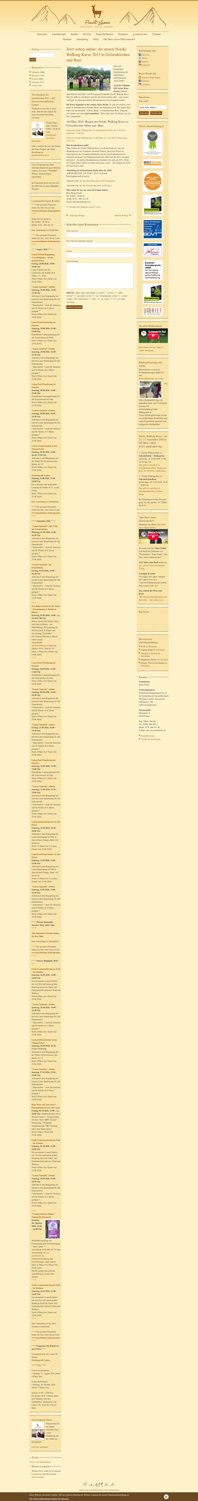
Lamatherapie (59, 34)
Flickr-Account (38, 1477)
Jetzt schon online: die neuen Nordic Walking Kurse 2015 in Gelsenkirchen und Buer (98, 54)
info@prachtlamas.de (40, 155)
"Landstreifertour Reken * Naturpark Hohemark (43, 1215)
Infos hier (153, 579)
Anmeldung (82, 39)
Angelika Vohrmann (149, 653)
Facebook (145, 54)
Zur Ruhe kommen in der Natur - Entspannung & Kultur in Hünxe (46, 609)
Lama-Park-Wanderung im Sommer (44, 324)
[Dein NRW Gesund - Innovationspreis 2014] (152, 168)
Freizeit (87, 34)
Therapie (35, 82)
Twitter (144, 58)
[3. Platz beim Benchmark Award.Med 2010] (152, 216)
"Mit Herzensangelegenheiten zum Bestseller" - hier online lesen (153, 598)
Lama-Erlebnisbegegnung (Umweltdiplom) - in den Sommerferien (43, 257)
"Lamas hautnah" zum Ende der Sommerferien (45, 527)
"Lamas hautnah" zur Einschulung (41, 566)
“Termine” (52, 170)
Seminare (123, 34)
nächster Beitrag (121, 215)
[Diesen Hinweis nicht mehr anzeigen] (166, 1498)
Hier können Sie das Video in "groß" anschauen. (151, 349)
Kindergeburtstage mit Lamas (151, 378)
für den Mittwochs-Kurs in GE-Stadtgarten (97, 180)
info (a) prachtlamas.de (40, 1254)
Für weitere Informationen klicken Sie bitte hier (49, 1498)
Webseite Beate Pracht (151, 77)
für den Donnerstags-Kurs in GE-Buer (95, 185)
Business (35, 75)
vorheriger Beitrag (76, 215)
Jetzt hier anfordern (40, 1447)
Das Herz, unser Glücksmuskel (119, 39)
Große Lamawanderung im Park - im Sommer (46, 970)
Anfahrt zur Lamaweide (151, 739)
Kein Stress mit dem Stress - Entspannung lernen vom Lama (46, 1106)
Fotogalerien (37, 1474)
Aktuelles (36, 72)
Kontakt (67, 39)
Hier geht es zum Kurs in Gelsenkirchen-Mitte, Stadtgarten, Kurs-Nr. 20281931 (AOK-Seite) (153, 467)
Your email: (143, 100)
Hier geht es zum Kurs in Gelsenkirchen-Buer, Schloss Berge (151, 491)
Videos (35, 85)
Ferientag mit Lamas (41, 475)
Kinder (74, 34)
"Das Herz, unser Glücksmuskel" (152, 526)
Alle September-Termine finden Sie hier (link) (45, 935)
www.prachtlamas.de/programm (46, 210)
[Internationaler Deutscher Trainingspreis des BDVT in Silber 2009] (152, 239)
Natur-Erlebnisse (104, 34)
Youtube (145, 61)
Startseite (42, 34)
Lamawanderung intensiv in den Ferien (46, 823)
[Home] (99, 28)
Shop (96, 39)
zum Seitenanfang (111, 1490)
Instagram (146, 64)
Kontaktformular (148, 735)
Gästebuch (152, 646)
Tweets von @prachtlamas (40, 1461)
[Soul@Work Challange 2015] (152, 156)
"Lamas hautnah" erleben (43, 286)
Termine (156, 34)
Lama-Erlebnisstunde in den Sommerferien (44, 447)
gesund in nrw (140, 34)
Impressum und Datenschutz (91, 1490)
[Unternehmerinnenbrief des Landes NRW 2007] (152, 316)
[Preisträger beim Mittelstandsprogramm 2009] (152, 257)
